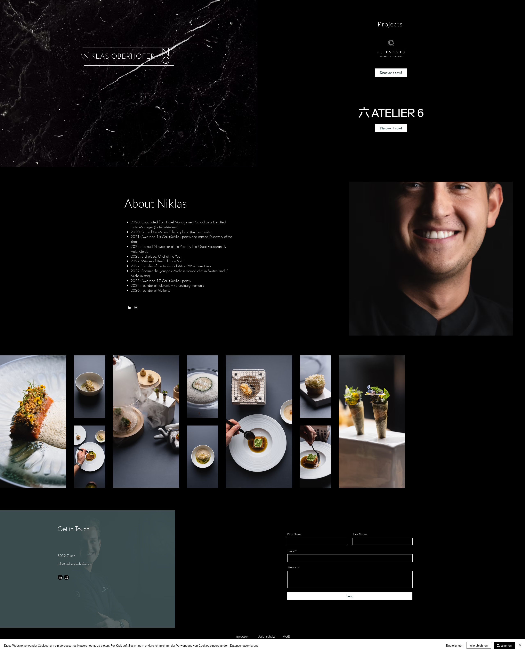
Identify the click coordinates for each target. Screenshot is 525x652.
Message (293, 567)
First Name (294, 534)
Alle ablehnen (479, 645)
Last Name (360, 534)
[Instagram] (136, 307)
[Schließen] (520, 645)
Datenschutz (266, 636)
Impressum (242, 636)
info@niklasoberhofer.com (75, 564)
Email (291, 551)
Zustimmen (504, 645)
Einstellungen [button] (454, 645)
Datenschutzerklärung (244, 645)
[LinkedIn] (129, 307)
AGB (286, 636)
